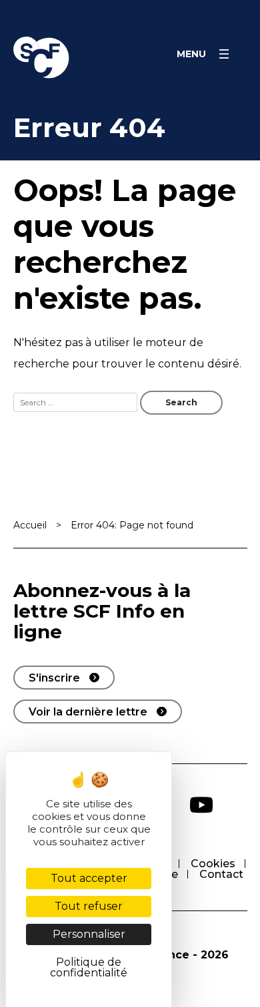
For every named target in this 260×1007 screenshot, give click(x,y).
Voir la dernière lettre (88, 711)
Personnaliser (89, 934)
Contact (221, 874)
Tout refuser (89, 906)
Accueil (30, 525)
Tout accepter (89, 878)
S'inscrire (54, 678)
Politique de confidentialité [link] (88, 967)
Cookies (213, 863)
